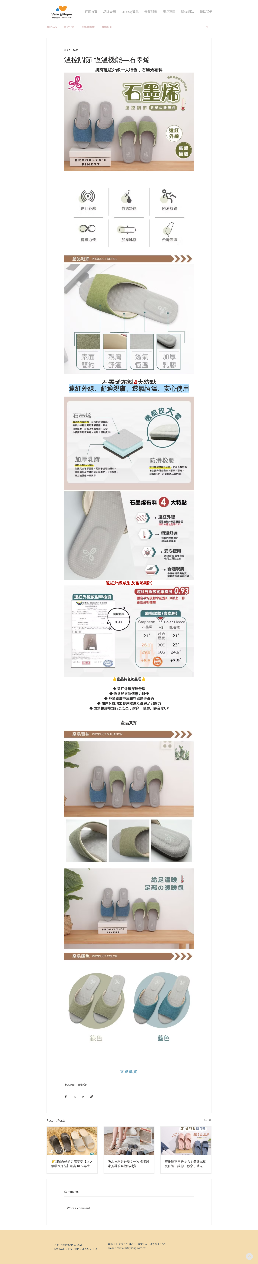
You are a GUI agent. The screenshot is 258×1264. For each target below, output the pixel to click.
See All (207, 1120)
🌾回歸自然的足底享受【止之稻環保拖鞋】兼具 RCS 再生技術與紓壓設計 (72, 1163)
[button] (207, 27)
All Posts (52, 27)
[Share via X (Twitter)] (74, 1096)
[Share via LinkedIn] (83, 1096)
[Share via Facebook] (65, 1096)
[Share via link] (91, 1096)
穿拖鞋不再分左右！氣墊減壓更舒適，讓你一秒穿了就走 (185, 1163)
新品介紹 (69, 27)
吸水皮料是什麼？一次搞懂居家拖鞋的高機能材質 (128, 1163)
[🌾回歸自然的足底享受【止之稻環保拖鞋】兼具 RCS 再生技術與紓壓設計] (72, 1141)
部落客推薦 (88, 27)
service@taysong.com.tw (131, 1248)
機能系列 (107, 27)
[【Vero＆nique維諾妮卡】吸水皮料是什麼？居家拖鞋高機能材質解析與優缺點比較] (129, 1141)
